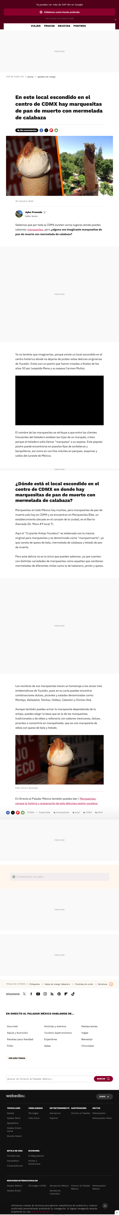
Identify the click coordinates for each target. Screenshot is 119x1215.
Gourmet (12, 1026)
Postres (79, 25)
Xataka (10, 1113)
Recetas (64, 25)
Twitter (46, 130)
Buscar (101, 1079)
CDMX (89, 812)
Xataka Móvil (13, 1118)
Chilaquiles (34, 984)
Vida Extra (33, 1118)
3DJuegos (33, 1113)
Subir (102, 1096)
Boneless (102, 984)
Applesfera (12, 1123)
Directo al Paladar (80, 1113)
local (77, 812)
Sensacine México (59, 1185)
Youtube (38, 993)
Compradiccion (15, 1165)
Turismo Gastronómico (58, 1032)
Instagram (45, 993)
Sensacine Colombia (55, 1192)
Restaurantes (89, 1026)
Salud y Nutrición (17, 1032)
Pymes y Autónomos (34, 1162)
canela (30, 77)
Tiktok (73, 993)
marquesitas (35, 229)
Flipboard (51, 130)
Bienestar (87, 1039)
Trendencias (13, 1156)
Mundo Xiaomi (14, 1136)
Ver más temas (17, 1058)
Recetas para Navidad (20, 1039)
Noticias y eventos (55, 1026)
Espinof (54, 1118)
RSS (52, 993)
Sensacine (55, 1113)
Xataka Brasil (14, 1190)
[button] (35, 212)
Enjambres (50, 1039)
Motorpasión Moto (102, 1118)
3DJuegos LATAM (37, 1185)
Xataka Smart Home (14, 1129)
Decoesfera (13, 1161)
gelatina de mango (47, 77)
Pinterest (59, 993)
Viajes (36, 25)
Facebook (41, 130)
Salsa (47, 1045)
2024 (100, 812)
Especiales (44, 812)
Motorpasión (99, 1113)
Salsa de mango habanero (58, 984)
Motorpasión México (99, 1187)
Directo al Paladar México (80, 1187)
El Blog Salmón (36, 1156)
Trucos (49, 25)
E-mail (56, 130)
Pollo (10, 1045)
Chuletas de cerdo (84, 984)
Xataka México (14, 1185)
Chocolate (87, 1045)
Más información (40, 1211)
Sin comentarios (28, 130)
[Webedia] (15, 1096)
